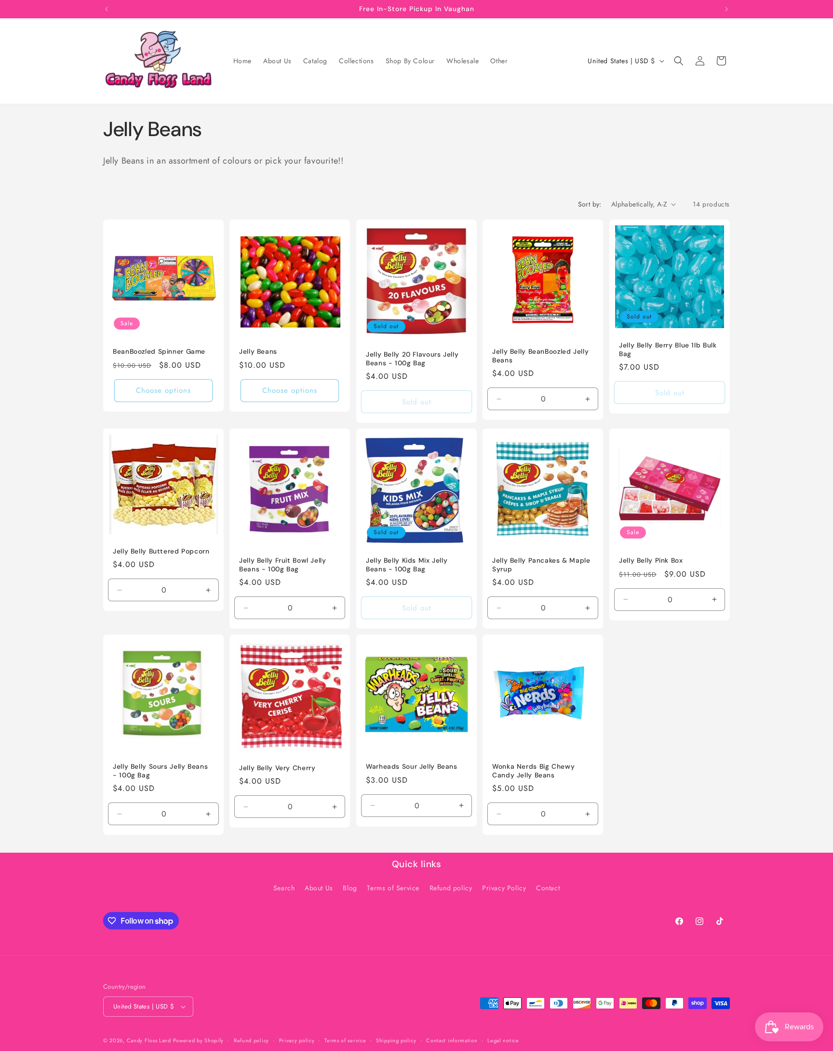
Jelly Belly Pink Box (651, 560)
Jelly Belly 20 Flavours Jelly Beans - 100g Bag (412, 358)
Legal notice (503, 1040)
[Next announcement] (726, 9)
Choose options (163, 390)
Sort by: (590, 204)
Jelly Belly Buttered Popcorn (161, 551)
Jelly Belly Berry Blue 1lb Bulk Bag (668, 349)
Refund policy (451, 888)
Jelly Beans (258, 351)
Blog (350, 888)
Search (284, 888)
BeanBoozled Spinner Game (159, 351)
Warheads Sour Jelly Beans (411, 767)
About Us (319, 888)
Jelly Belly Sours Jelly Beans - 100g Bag (160, 771)
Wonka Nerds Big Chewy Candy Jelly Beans (533, 771)
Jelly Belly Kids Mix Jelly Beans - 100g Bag (406, 564)
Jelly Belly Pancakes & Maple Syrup (541, 564)
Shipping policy (396, 1040)
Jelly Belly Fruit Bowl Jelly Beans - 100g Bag (282, 564)
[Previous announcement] (106, 9)
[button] (678, 60)
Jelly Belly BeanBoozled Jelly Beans (540, 355)
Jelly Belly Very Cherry (277, 768)
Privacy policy (297, 1040)
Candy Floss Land (150, 1040)
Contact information (451, 1040)
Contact (548, 888)
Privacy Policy (504, 888)
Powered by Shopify (198, 1040)
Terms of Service (393, 888)
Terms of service (345, 1040)
